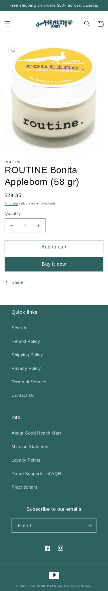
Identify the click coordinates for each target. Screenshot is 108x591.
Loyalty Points (26, 460)
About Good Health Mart (36, 433)
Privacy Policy (26, 368)
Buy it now (54, 264)
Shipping (11, 203)
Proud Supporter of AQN (36, 473)
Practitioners (24, 487)
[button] (7, 23)
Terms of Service (29, 382)
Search (19, 328)
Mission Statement (31, 446)
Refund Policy (26, 341)
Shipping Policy (27, 355)
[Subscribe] (89, 526)
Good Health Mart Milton (46, 586)
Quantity (13, 213)
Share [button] (18, 282)
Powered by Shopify (78, 586)
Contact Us (23, 395)
